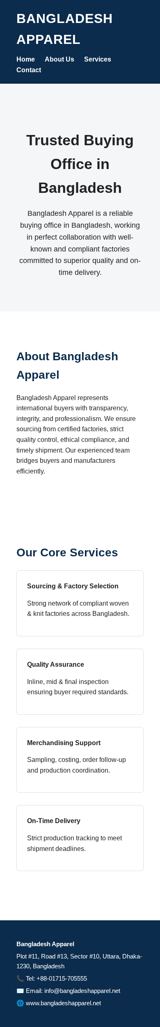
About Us (59, 59)
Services (97, 59)
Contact (28, 69)
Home (25, 59)
